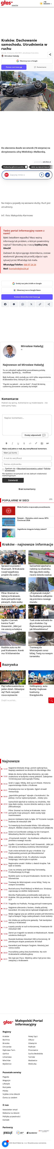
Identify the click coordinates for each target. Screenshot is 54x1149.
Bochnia (6, 1039)
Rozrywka (10, 664)
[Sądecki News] (20, 1132)
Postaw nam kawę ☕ (14, 67)
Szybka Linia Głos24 (11, 1094)
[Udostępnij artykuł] (50, 54)
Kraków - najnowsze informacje (27, 544)
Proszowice (33, 1050)
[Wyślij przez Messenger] (14, 304)
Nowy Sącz (33, 1036)
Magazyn (6, 1080)
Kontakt (6, 1120)
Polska (5, 1090)
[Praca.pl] (8, 1132)
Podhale (31, 1046)
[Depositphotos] (32, 1132)
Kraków (6, 1036)
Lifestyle (6, 1083)
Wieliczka (32, 1064)
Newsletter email (10, 1109)
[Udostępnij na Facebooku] (5, 304)
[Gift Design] (44, 1132)
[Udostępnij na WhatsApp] (23, 304)
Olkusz (31, 1039)
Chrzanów (7, 1046)
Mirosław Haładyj (11, 56)
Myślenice (7, 1064)
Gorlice (6, 1053)
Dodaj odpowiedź (33, 435)
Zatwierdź (13, 480)
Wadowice (32, 1060)
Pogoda (6, 1077)
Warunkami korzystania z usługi (30, 468)
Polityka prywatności (11, 1116)
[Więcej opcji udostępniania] (49, 304)
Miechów (6, 1060)
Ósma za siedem (10, 1097)
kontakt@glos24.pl (19, 268)
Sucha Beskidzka (35, 1053)
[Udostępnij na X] (31, 304)
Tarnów (31, 1057)
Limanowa (7, 1057)
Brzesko (6, 1043)
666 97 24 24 (30, 264)
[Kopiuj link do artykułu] (40, 304)
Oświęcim (32, 1043)
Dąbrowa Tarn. (9, 1050)
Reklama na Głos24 (11, 1113)
